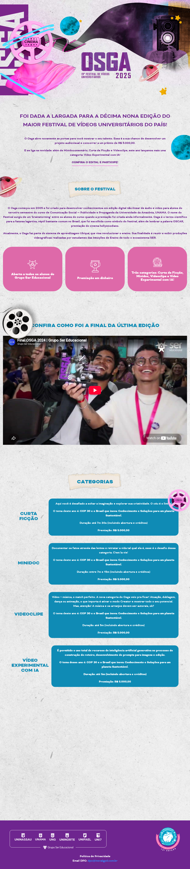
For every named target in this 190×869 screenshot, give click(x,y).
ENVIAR (166, 807)
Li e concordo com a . (129, 796)
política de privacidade (143, 796)
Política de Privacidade (95, 856)
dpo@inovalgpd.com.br (102, 861)
